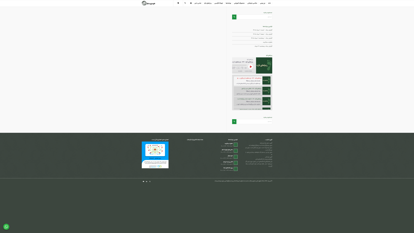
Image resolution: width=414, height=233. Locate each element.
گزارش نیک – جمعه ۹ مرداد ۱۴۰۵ (262, 34)
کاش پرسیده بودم (228, 162)
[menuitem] (269, 3)
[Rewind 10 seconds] (242, 68)
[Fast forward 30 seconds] (234, 68)
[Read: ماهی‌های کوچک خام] (236, 151)
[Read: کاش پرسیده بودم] (236, 163)
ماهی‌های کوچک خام (227, 150)
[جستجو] (185, 3)
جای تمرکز (230, 156)
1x (238, 68)
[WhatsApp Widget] (6, 227)
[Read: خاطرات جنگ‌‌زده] (236, 145)
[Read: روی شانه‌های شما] (236, 169)
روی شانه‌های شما (228, 168)
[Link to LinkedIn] (146, 181)
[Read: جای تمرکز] (236, 157)
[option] (252, 81)
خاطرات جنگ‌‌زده (267, 42)
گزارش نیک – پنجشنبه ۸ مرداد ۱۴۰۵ (261, 38)
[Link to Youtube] (143, 181)
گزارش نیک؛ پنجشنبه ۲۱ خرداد (263, 46)
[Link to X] (149, 181)
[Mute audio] (245, 68)
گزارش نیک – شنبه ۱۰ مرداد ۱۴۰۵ (262, 30)
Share (240, 71)
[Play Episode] (250, 66)
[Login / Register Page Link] (191, 3)
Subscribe (248, 71)
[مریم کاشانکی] (148, 3)
